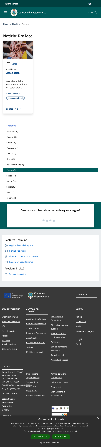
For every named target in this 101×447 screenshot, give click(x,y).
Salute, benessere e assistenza (60, 348)
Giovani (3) (11, 153)
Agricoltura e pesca (59, 359)
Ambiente (55, 341)
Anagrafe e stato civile (36, 318)
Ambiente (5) (12, 131)
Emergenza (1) (12, 148)
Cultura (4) (11, 142)
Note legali (56, 387)
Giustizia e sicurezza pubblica (60, 326)
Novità (15, 24)
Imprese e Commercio (36, 333)
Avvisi (78, 326)
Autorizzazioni (57, 355)
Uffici (4, 326)
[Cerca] (95, 12)
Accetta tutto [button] (40, 437)
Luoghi (79, 339)
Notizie (14, 64)
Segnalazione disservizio (32, 384)
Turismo (29, 347)
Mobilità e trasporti (34, 352)
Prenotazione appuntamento (32, 375)
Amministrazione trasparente (58, 375)
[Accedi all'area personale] (89, 4)
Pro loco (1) (11, 170)
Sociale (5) (11, 186)
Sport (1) (10, 192)
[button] (50, 442)
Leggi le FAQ (31, 390)
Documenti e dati (9, 348)
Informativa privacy (59, 382)
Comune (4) (11, 137)
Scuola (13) (11, 175)
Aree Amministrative (11, 321)
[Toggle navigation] (5, 12)
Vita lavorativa (32, 328)
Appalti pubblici (33, 337)
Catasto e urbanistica (35, 342)
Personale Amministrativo (9, 342)
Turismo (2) (11, 197)
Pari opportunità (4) (15, 164)
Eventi (79, 344)
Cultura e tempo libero (36, 323)
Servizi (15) (11, 181)
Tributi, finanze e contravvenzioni (58, 335)
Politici (5, 335)
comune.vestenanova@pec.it (19, 384)
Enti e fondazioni (9, 331)
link (75, 431)
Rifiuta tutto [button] (61, 436)
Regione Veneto (11, 3)
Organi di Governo (10, 316)
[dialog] (50, 431)
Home (5, 24)
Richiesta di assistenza (36, 395)
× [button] (98, 418)
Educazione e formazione (57, 318)
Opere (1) (10, 159)
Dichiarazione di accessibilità (58, 393)
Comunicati (81, 321)
